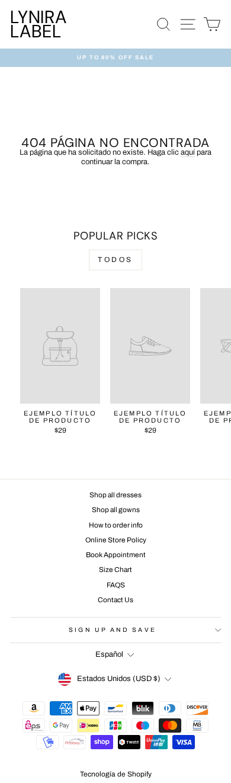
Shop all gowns (116, 509)
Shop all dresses (115, 494)
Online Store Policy (115, 540)
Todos (115, 259)
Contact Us (115, 599)
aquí (188, 152)
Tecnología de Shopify (116, 774)
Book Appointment (116, 554)
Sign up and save (112, 630)
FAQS (116, 585)
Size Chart (115, 569)
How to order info (116, 525)
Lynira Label (38, 24)
